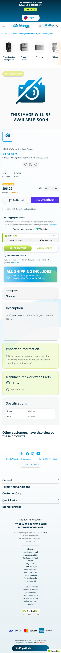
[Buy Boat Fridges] (21, 26)
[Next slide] (57, 50)
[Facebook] (27, 454)
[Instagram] (32, 454)
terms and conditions (27, 209)
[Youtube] (38, 454)
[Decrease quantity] (46, 188)
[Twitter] (22, 454)
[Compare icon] (48, 26)
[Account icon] (57, 26)
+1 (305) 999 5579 (49, 459)
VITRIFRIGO (42, 532)
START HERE (30, 9)
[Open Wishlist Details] (53, 26)
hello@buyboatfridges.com (19, 459)
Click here (15, 262)
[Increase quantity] (56, 188)
